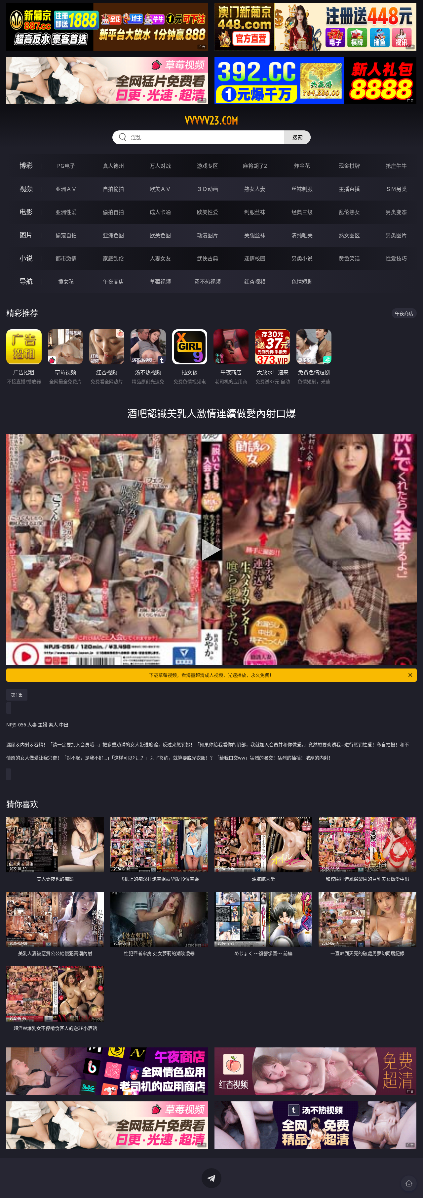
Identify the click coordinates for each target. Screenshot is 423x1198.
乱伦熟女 (349, 212)
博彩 (26, 165)
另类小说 (302, 258)
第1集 (17, 695)
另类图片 (396, 235)
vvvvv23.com (211, 120)
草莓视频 (160, 281)
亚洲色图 (113, 235)
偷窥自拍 (66, 235)
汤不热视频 (207, 281)
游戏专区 (207, 165)
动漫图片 (207, 235)
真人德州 (113, 165)
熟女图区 (349, 235)
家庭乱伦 (113, 258)
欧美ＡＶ (160, 189)
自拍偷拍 (113, 189)
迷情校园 (254, 258)
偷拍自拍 (113, 212)
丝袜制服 (302, 189)
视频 (26, 188)
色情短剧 (302, 281)
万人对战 (160, 165)
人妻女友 (160, 258)
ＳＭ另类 (396, 189)
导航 (26, 281)
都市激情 (66, 258)
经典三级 (302, 212)
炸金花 (302, 165)
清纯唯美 (302, 235)
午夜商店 (113, 281)
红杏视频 (254, 281)
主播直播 (349, 189)
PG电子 (66, 165)
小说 (26, 258)
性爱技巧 (396, 258)
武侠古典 (207, 258)
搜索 (297, 137)
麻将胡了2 (255, 165)
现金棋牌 (349, 165)
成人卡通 (160, 212)
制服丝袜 (254, 212)
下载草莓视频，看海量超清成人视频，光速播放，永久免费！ (211, 675)
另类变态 (396, 212)
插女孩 (66, 281)
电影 (26, 211)
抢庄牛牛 (396, 165)
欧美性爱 (207, 212)
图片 (26, 235)
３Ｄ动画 (207, 189)
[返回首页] (409, 1183)
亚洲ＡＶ (66, 189)
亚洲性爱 (66, 212)
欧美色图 (160, 235)
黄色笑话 (349, 258)
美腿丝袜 (254, 235)
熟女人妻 (254, 189)
